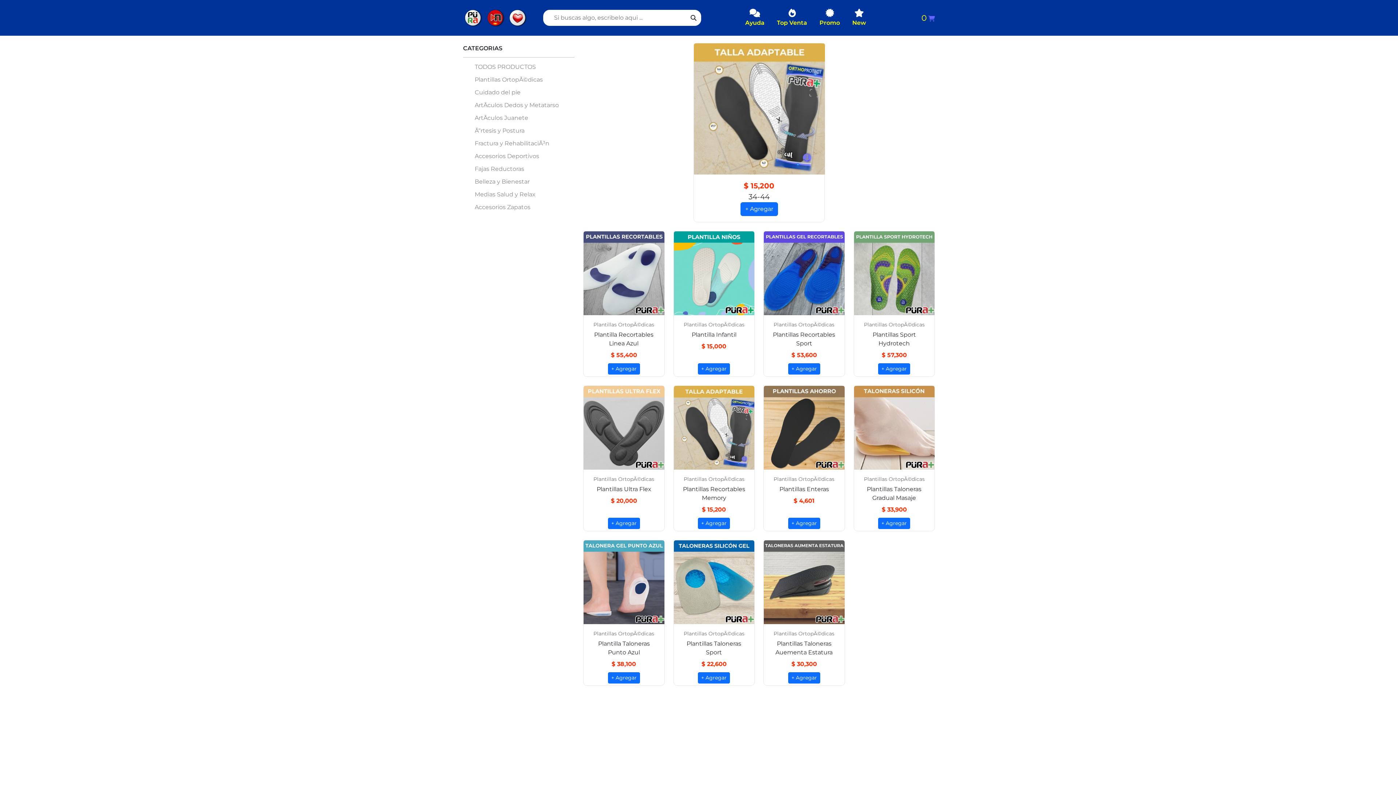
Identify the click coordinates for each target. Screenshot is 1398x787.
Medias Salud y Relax (505, 194)
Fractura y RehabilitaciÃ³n (512, 143)
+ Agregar (759, 208)
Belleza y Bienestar (502, 181)
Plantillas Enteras (804, 489)
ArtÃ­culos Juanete (501, 117)
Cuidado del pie (498, 92)
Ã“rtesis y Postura (500, 130)
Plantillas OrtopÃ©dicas (509, 79)
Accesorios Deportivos (507, 156)
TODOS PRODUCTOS (505, 66)
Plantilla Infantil (714, 334)
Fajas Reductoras (499, 168)
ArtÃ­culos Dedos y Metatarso (517, 105)
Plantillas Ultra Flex (624, 489)
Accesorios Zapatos (502, 207)
